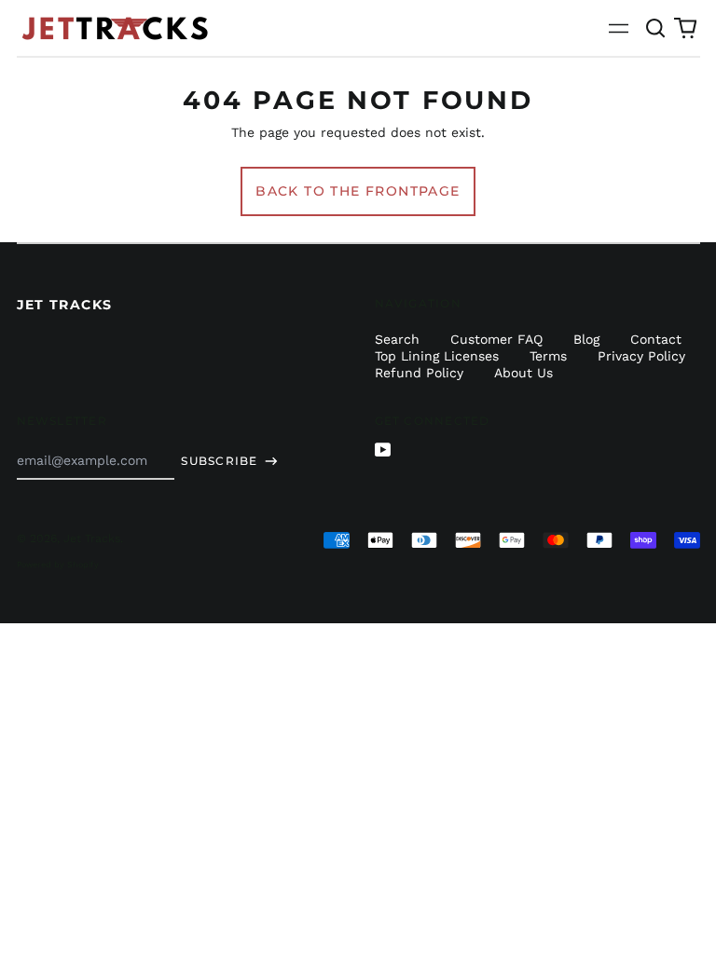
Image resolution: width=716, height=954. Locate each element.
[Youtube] (383, 450)
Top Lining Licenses (437, 355)
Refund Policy (419, 372)
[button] (656, 28)
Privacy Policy (641, 355)
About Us (523, 372)
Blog (586, 339)
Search (397, 339)
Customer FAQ (496, 339)
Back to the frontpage (357, 191)
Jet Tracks (65, 304)
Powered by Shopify (58, 564)
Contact (656, 339)
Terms (548, 355)
